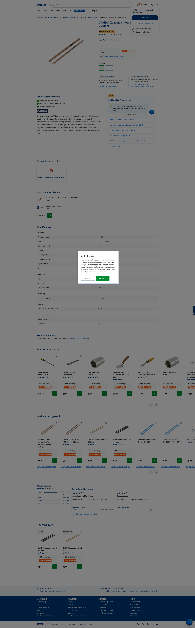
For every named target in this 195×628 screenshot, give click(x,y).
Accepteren (102, 278)
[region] (98, 267)
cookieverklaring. (88, 272)
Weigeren (88, 278)
